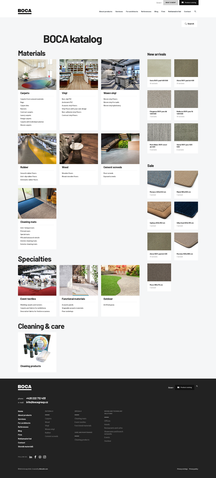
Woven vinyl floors (110, 99)
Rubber (24, 167)
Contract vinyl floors (69, 115)
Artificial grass (109, 305)
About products (105, 11)
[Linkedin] (30, 457)
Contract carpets (26, 112)
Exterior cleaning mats (28, 244)
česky (159, 3)
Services (119, 11)
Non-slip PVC (67, 99)
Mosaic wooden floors (70, 176)
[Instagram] (44, 457)
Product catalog (190, 2)
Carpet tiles (24, 106)
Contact (187, 11)
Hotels (107, 424)
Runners (23, 109)
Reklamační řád (174, 11)
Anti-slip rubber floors (28, 176)
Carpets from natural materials (32, 99)
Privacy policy (193, 469)
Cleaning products (30, 366)
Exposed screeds (110, 176)
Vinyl (64, 93)
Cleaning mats (28, 221)
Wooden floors (67, 173)
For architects (132, 11)
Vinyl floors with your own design (74, 109)
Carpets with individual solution (32, 122)
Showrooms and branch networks (113, 433)
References (146, 11)
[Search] (197, 386)
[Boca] (25, 11)
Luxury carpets (25, 115)
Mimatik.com (43, 469)
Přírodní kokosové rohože (29, 238)
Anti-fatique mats (27, 228)
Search (191, 23)
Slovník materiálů (25, 446)
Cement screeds (113, 167)
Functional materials (73, 298)
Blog (156, 11)
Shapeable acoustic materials (72, 308)
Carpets (24, 93)
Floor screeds (108, 173)
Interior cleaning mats (28, 241)
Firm (163, 11)
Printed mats (25, 231)
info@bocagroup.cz (37, 402)
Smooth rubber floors (28, 173)
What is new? (171, 2)
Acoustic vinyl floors (69, 106)
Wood (65, 167)
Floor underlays (67, 311)
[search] (195, 11)
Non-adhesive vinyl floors (71, 112)
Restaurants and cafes (113, 428)
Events (107, 437)
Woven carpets (25, 125)
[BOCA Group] (25, 387)
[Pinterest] (40, 457)
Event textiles (28, 298)
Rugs (22, 102)
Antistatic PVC (67, 102)
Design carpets (25, 119)
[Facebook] (35, 457)
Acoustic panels (67, 305)
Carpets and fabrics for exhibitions (33, 308)
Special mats (25, 234)
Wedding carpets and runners (31, 305)
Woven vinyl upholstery (112, 106)
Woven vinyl (110, 93)
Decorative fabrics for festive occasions (35, 311)
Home (20, 411)
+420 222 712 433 (36, 398)
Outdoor (108, 298)
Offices (107, 421)
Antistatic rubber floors (29, 180)
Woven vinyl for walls (111, 102)
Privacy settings (182, 469)
